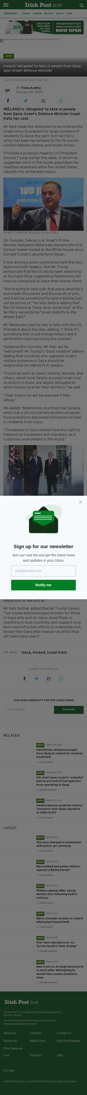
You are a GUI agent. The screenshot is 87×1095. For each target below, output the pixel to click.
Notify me (43, 585)
